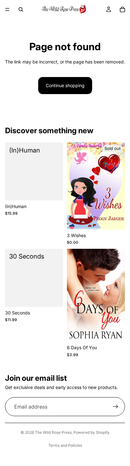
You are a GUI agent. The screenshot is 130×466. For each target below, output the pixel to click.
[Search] (21, 9)
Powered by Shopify (91, 432)
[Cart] (122, 9)
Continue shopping (65, 85)
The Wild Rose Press (53, 432)
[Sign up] (115, 406)
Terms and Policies (65, 445)
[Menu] (7, 9)
